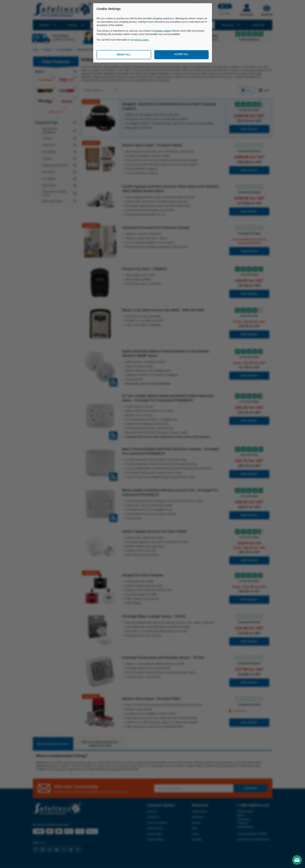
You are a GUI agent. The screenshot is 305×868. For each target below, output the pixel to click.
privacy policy (142, 39)
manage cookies (162, 30)
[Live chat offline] (297, 860)
